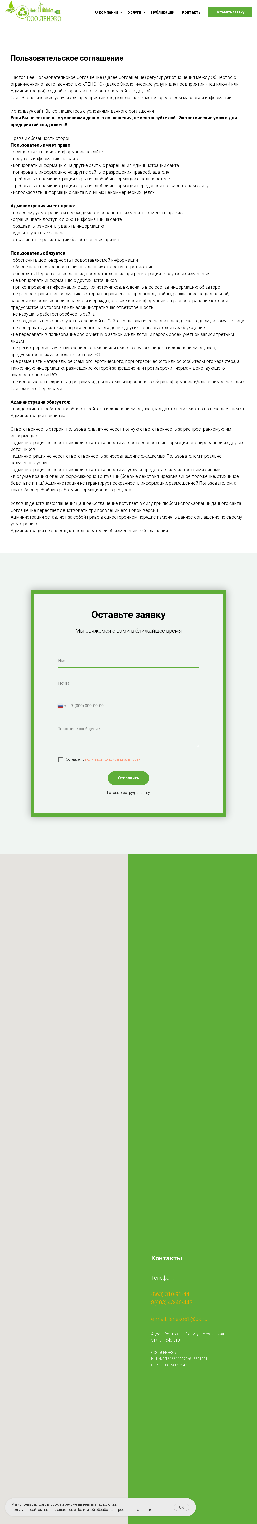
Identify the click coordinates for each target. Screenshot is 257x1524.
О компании (107, 12)
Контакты (192, 12)
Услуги (135, 12)
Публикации (162, 12)
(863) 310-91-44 (170, 1294)
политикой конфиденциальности (112, 759)
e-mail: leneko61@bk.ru (179, 1319)
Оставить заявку (229, 12)
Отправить (128, 778)
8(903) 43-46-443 (171, 1302)
